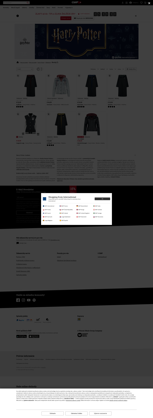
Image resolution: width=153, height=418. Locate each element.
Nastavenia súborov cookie (73, 400)
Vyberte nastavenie (100, 413)
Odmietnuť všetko (76, 413)
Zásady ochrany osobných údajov (118, 400)
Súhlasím (53, 413)
